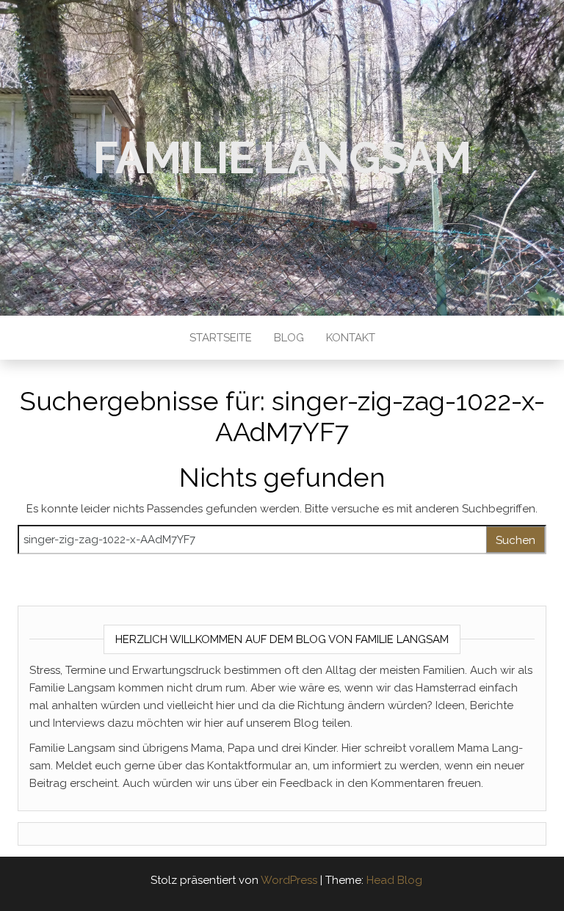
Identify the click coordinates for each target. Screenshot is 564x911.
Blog (289, 337)
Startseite (220, 337)
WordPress (289, 880)
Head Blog (394, 880)
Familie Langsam (282, 158)
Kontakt (350, 337)
